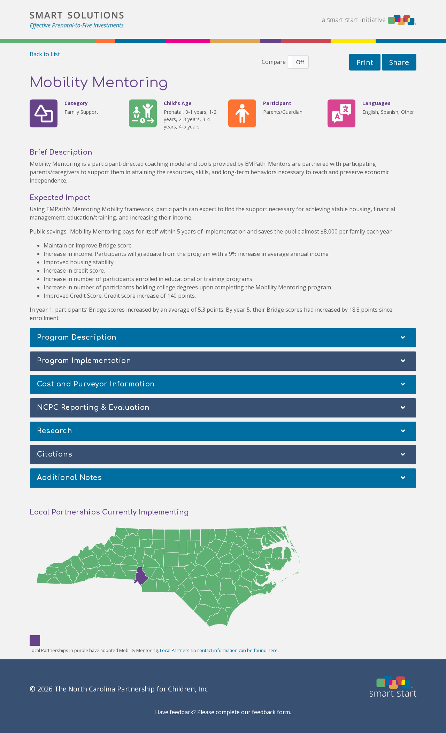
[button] (298, 62)
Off (300, 62)
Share (399, 62)
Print (365, 62)
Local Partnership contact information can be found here (219, 650)
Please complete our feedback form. (244, 712)
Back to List (45, 54)
